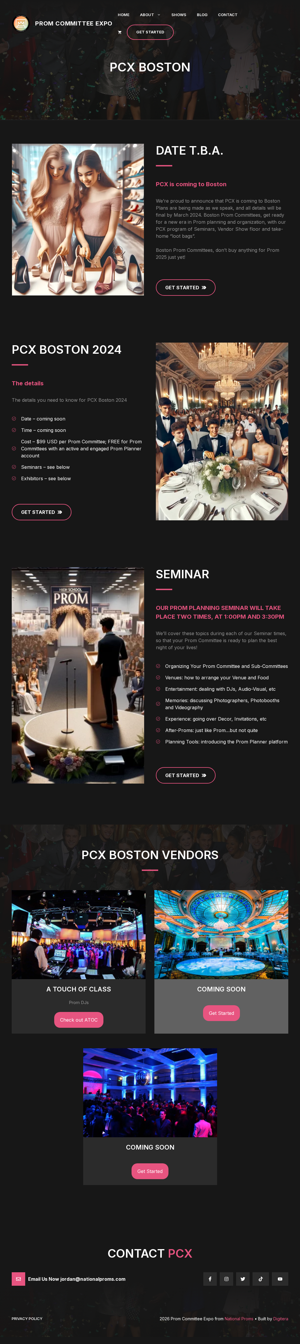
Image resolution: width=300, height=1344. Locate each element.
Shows (178, 14)
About (147, 14)
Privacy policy (27, 1318)
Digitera (280, 1318)
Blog (202, 14)
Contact (228, 14)
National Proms (239, 1318)
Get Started (150, 32)
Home (123, 14)
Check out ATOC (79, 1020)
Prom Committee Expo (73, 23)
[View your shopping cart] (119, 32)
